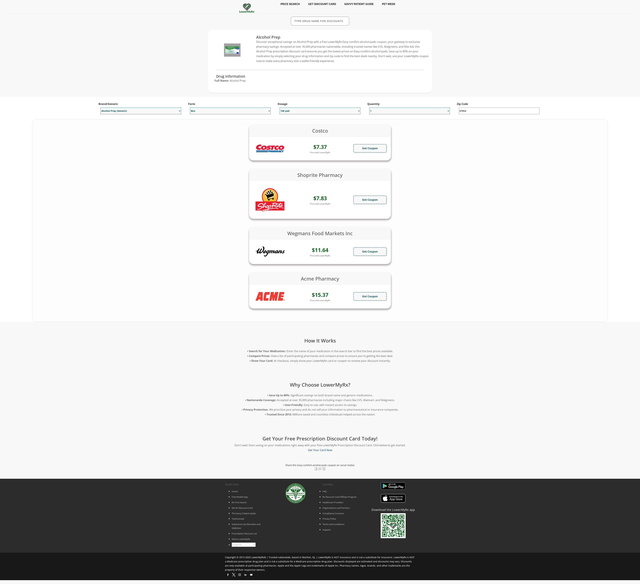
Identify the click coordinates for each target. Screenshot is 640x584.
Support (326, 529)
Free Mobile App (240, 496)
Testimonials (238, 518)
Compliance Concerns (333, 513)
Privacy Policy (329, 518)
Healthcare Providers (332, 502)
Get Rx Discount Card (242, 507)
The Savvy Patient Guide (244, 513)
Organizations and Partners (336, 507)
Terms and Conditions (333, 524)
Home (235, 491)
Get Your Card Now (320, 450)
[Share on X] (324, 468)
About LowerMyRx (241, 539)
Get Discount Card (322, 4)
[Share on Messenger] (320, 468)
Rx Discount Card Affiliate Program (339, 496)
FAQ (324, 491)
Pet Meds (388, 4)
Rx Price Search (239, 502)
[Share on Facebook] (316, 468)
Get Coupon (370, 148)
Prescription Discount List (244, 533)
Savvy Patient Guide (359, 4)
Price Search (290, 4)
